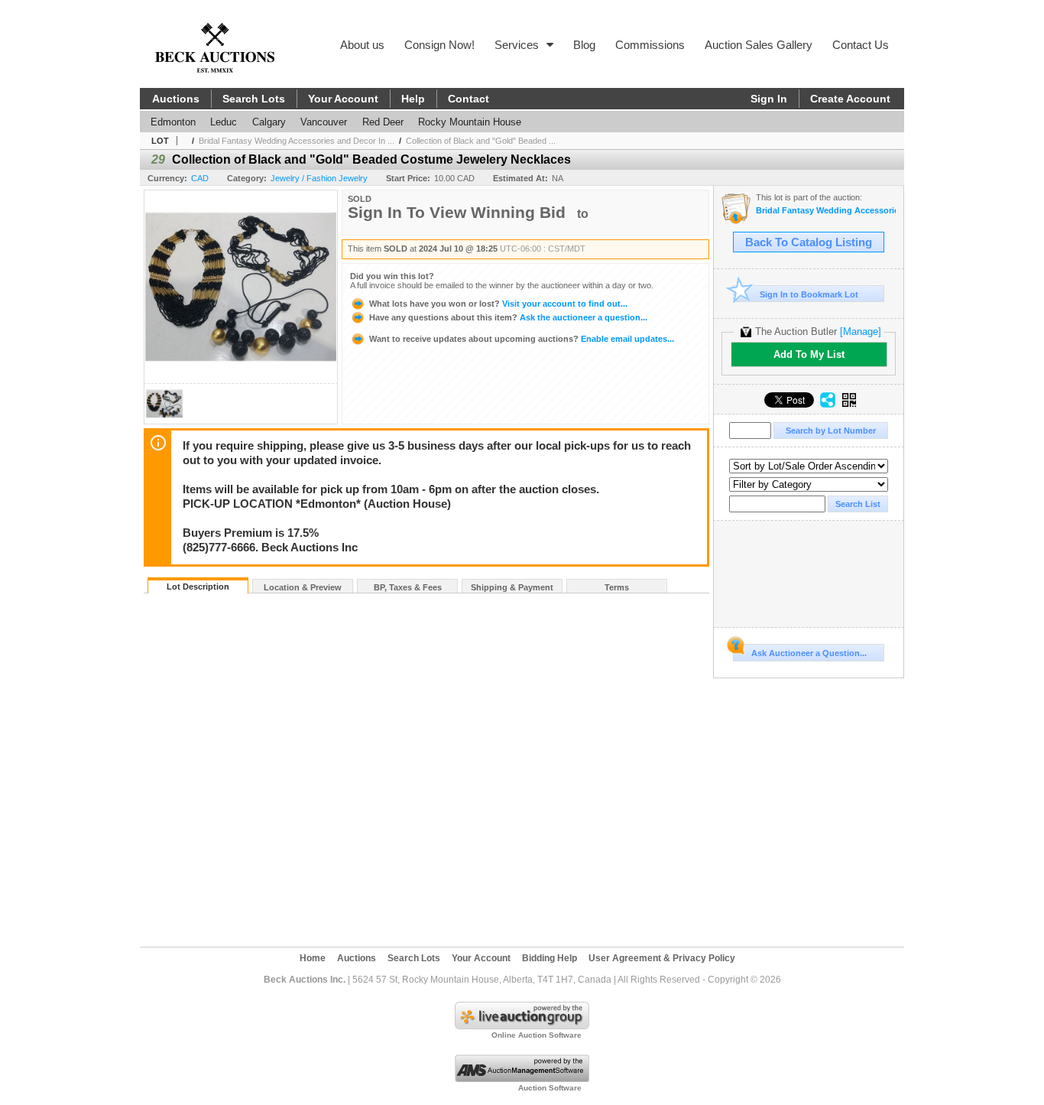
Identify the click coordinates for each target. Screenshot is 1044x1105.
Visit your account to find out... (498, 303)
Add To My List (809, 354)
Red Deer (383, 122)
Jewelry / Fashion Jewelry (319, 178)
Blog (584, 44)
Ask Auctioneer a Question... (809, 653)
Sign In (769, 99)
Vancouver (323, 122)
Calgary (269, 122)
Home (313, 958)
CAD (200, 178)
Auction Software (550, 1088)
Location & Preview (303, 587)
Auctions (175, 99)
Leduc (223, 122)
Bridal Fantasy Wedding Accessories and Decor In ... (296, 140)
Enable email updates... (521, 338)
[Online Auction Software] (522, 1026)
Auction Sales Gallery (758, 44)
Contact (468, 99)
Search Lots (253, 99)
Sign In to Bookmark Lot (809, 294)
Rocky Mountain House (469, 122)
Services (516, 44)
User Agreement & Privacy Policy (661, 958)
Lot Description (198, 586)
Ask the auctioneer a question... (508, 317)
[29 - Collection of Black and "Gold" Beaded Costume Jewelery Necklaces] (164, 419)
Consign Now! (439, 44)
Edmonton (173, 122)
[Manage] (860, 331)
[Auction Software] (522, 1079)
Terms (617, 587)
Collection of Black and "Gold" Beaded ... (481, 140)
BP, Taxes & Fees (408, 587)
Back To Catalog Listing (808, 242)
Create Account (850, 99)
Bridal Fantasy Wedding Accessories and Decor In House (826, 210)
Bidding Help (549, 958)
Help (413, 99)
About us (362, 44)
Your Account (343, 99)
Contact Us (860, 44)
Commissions (650, 44)
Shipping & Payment (512, 587)
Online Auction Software (536, 1035)
